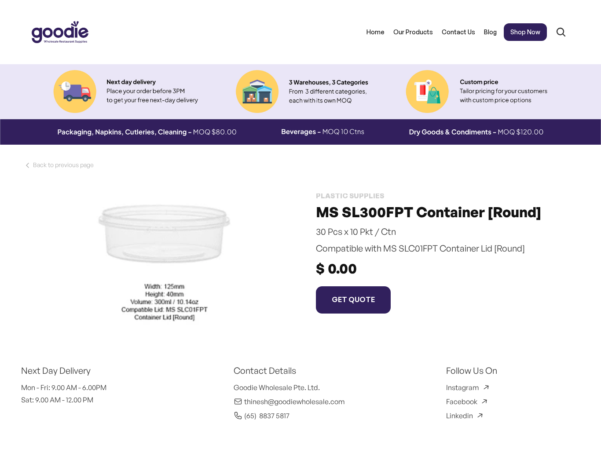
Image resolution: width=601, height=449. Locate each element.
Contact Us (458, 32)
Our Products (412, 32)
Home (375, 32)
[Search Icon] (560, 32)
